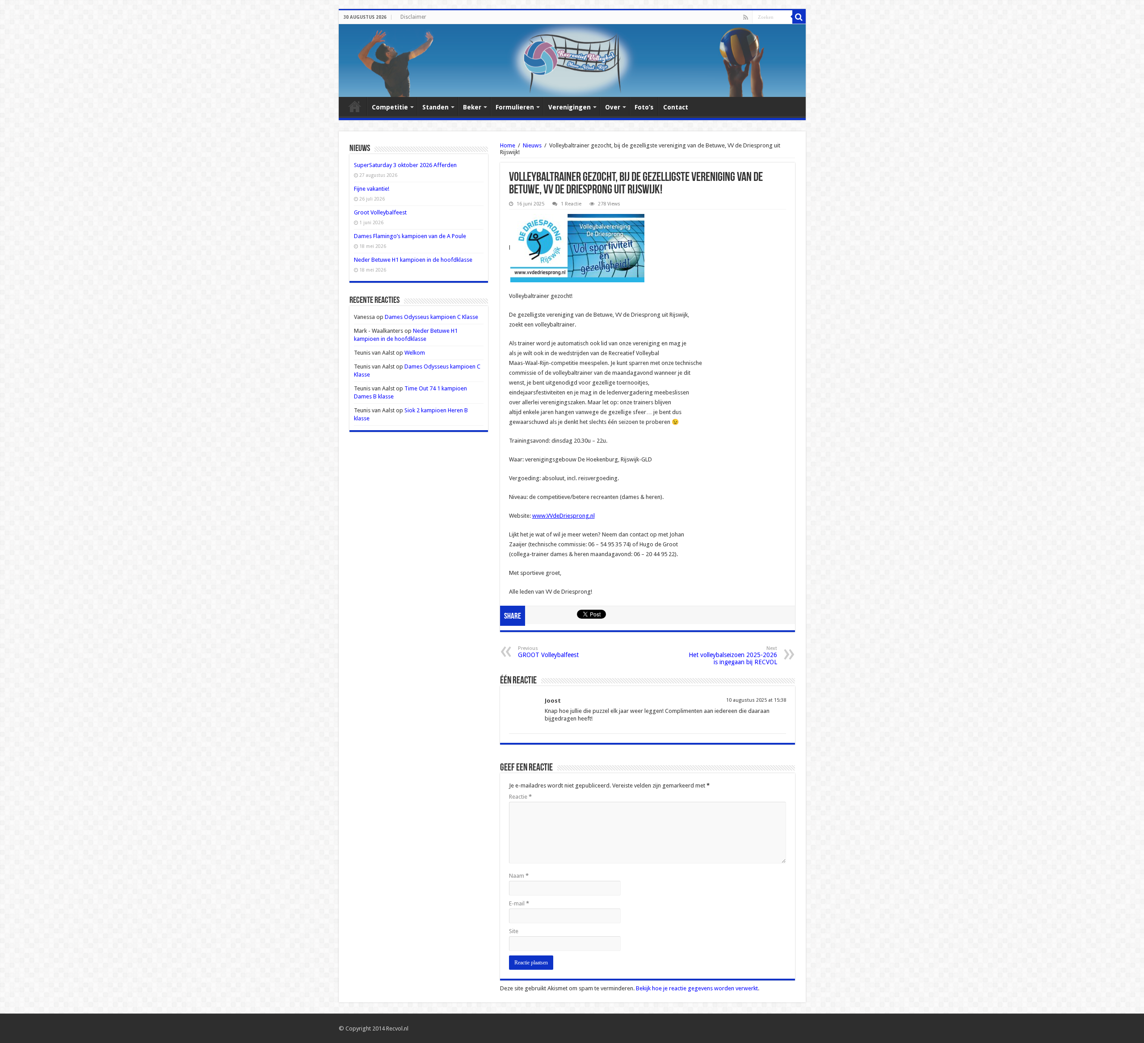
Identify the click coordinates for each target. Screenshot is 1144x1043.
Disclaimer (413, 17)
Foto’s (644, 107)
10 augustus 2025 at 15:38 (756, 700)
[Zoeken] (799, 17)
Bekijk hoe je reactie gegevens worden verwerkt (697, 988)
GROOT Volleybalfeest (548, 651)
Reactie (520, 796)
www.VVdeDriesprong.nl (563, 515)
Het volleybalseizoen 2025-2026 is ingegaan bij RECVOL (733, 655)
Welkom (414, 352)
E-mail (519, 903)
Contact (675, 107)
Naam (519, 875)
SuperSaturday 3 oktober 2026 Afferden (405, 165)
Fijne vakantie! (371, 188)
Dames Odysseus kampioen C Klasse (431, 317)
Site (513, 931)
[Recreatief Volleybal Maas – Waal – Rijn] (572, 60)
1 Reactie (571, 204)
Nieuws (532, 145)
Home (354, 106)
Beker (472, 107)
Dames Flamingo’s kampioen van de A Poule (410, 236)
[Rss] (745, 17)
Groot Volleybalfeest (380, 212)
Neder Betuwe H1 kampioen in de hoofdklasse (413, 259)
